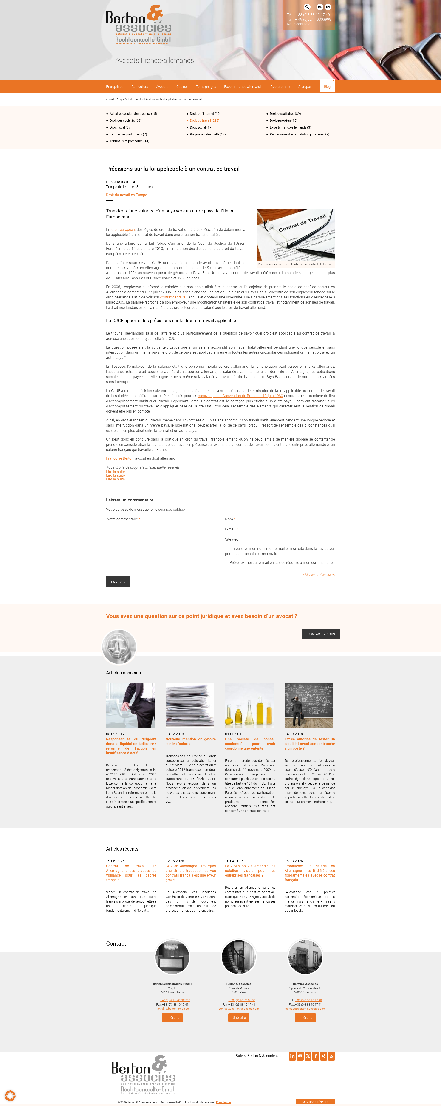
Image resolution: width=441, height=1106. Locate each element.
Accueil (110, 99)
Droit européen (280, 120)
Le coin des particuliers (126, 134)
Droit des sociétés (122, 120)
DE (320, 7)
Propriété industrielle (204, 134)
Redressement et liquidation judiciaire (296, 134)
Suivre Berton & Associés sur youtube (300, 1056)
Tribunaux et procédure (126, 141)
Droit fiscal (117, 127)
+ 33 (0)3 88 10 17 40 (308, 1000)
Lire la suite (115, 472)
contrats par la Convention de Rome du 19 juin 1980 (240, 396)
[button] (10, 1096)
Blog (119, 99)
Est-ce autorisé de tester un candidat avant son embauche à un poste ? (310, 744)
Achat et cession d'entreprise (130, 113)
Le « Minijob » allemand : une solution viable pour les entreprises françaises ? (250, 870)
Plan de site (223, 1102)
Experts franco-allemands (288, 127)
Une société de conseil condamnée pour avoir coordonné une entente (250, 744)
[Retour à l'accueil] (138, 25)
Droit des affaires (282, 113)
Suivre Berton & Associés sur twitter (308, 1056)
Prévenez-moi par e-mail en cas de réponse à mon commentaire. (282, 562)
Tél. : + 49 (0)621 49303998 (309, 19)
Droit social (198, 127)
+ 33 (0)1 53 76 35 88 (241, 1000)
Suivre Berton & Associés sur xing (323, 1056)
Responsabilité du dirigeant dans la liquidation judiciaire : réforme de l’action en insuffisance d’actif (131, 746)
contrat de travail (173, 297)
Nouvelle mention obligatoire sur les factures (191, 741)
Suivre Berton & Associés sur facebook (315, 1056)
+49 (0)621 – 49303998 (175, 1000)
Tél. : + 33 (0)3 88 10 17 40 (308, 15)
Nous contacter (299, 24)
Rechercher (307, 7)
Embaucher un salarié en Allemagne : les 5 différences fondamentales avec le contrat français (310, 873)
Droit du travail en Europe (126, 195)
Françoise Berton (119, 458)
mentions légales (315, 1102)
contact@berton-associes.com (239, 1008)
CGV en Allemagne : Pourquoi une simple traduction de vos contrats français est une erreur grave (191, 873)
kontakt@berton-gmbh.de (172, 1008)
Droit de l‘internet (202, 113)
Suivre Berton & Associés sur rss (331, 1056)
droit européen (123, 229)
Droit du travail (132, 99)
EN (328, 7)
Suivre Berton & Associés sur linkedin (292, 1056)
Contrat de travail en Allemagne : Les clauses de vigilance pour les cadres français (131, 873)
